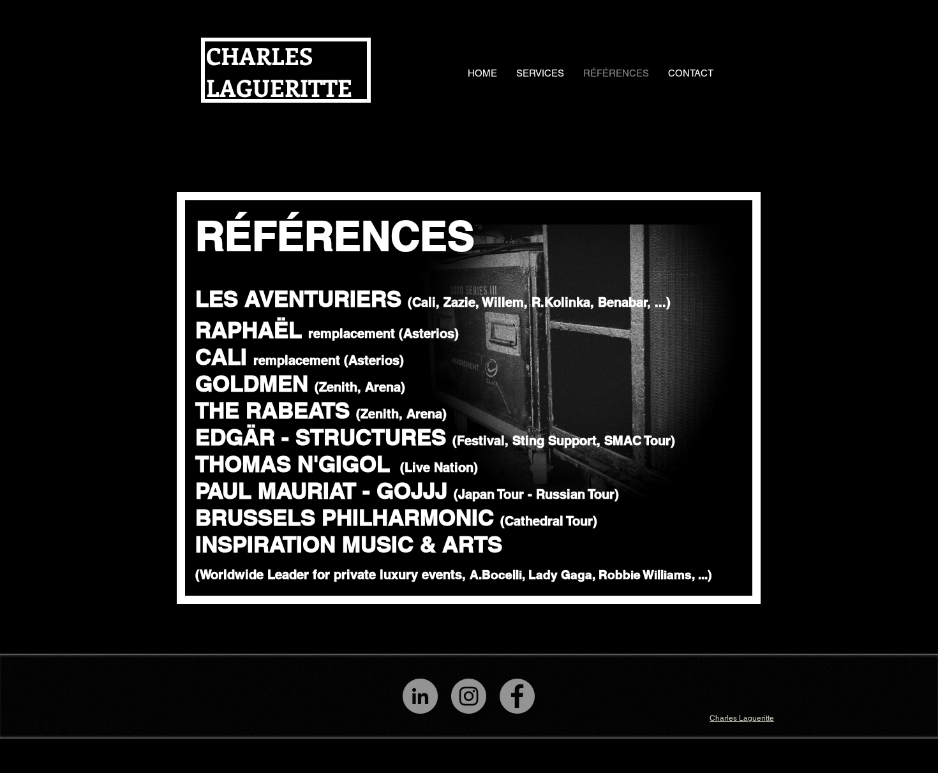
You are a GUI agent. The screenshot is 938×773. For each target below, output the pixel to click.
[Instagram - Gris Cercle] (468, 696)
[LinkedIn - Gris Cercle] (420, 696)
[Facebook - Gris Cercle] (517, 696)
